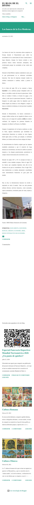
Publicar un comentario (20, 375)
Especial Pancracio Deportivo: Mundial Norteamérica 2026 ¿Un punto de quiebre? (16, 353)
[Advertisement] (17, 305)
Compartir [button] (6, 239)
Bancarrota (14, 228)
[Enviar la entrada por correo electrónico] (3, 237)
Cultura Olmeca (9, 461)
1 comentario (16, 429)
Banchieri (22, 228)
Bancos (4, 230)
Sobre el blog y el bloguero (9, 17)
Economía (17, 230)
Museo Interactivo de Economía (13, 233)
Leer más (5, 377)
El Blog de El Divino (10, 4)
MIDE (23, 230)
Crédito (11, 230)
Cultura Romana (10, 409)
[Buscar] (26, 3)
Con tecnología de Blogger (18, 491)
